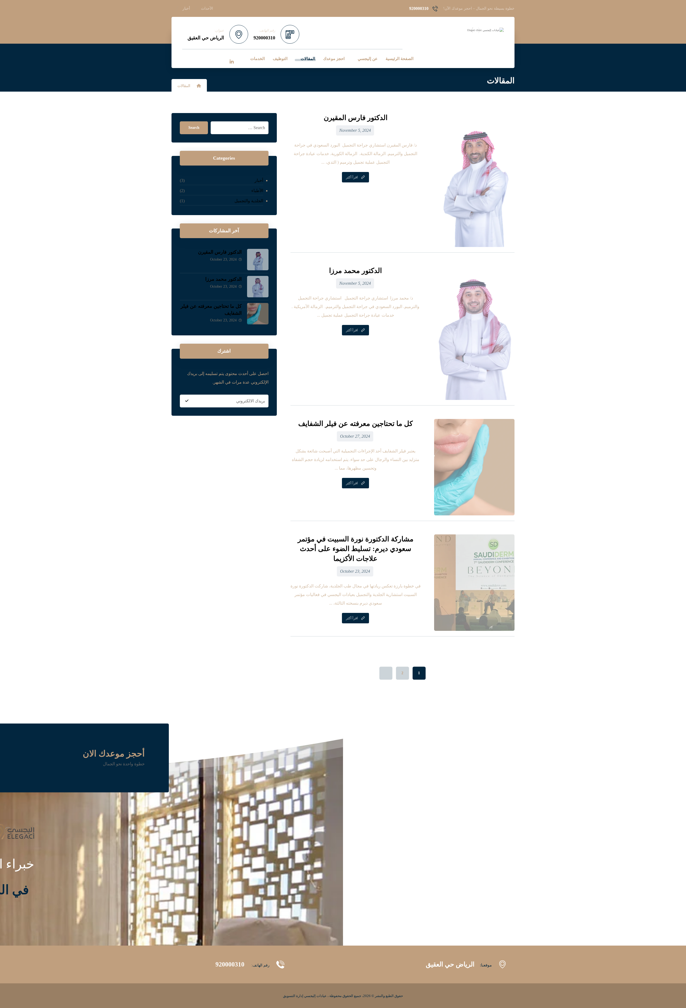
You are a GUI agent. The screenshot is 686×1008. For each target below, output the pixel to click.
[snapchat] (186, 58)
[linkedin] (231, 62)
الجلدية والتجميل (248, 200)
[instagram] (198, 58)
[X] (220, 58)
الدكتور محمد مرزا (223, 279)
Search (193, 128)
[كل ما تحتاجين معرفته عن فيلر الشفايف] (258, 313)
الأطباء (257, 190)
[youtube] (209, 58)
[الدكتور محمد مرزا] (258, 286)
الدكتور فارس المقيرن (220, 252)
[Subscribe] (186, 401)
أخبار (259, 180)
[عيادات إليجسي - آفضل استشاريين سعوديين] (476, 30)
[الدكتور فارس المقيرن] (258, 259)
